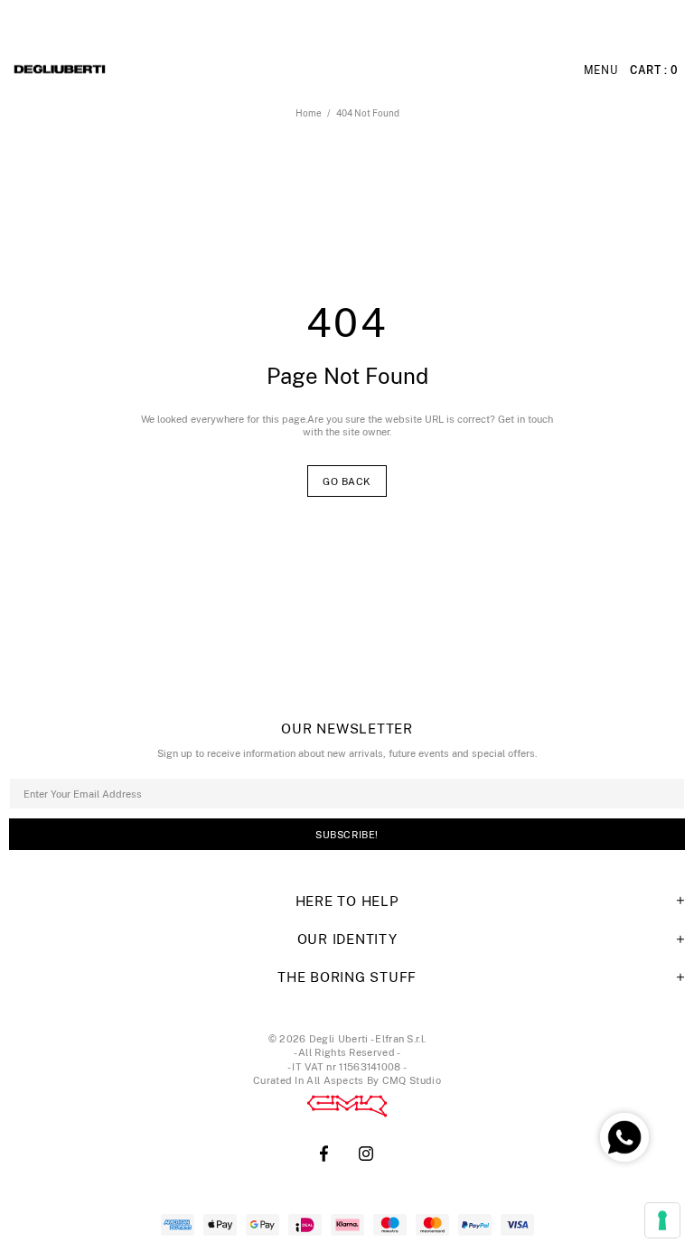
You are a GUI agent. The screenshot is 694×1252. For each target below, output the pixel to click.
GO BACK (347, 481)
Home (308, 112)
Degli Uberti (109, 71)
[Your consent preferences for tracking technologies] (662, 1220)
